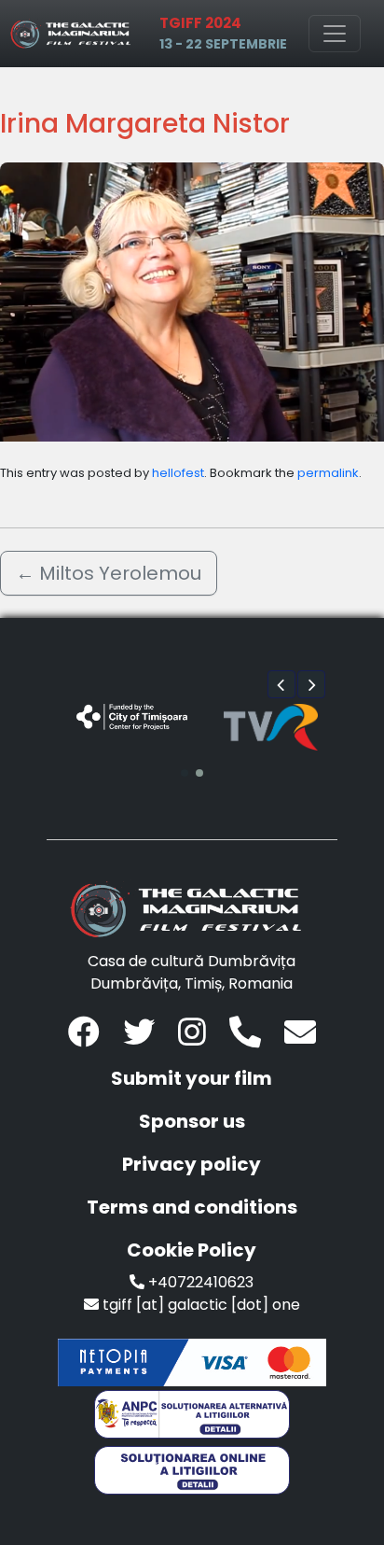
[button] (281, 684)
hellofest (178, 473)
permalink (328, 473)
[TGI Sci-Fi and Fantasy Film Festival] (74, 33)
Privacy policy (191, 1164)
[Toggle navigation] (335, 33)
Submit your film (191, 1078)
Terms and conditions (192, 1207)
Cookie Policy (191, 1250)
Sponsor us (192, 1121)
